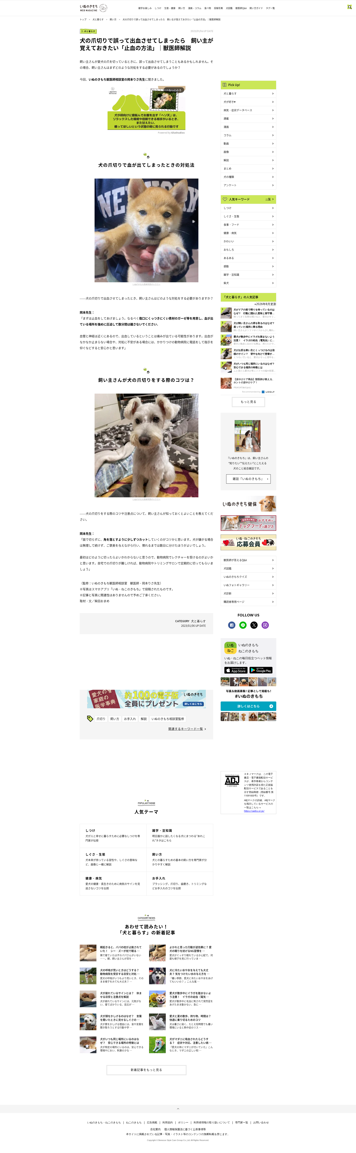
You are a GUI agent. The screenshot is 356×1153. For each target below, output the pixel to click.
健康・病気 (230, 233)
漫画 (226, 127)
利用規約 (167, 1122)
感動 (226, 266)
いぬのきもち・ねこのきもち (104, 1122)
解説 (144, 718)
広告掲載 (152, 1122)
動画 (226, 143)
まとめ (227, 168)
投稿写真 (218, 8)
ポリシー (183, 1122)
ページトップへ (178, 1109)
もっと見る (248, 401)
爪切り (101, 718)
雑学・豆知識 (231, 274)
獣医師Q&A (241, 8)
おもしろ (229, 249)
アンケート (230, 185)
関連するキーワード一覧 (185, 728)
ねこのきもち (134, 1122)
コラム (227, 135)
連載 (226, 118)
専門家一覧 (241, 1122)
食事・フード (231, 224)
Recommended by (251, 391)
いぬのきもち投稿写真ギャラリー (146, 284)
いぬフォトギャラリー (237, 585)
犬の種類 (229, 177)
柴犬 (226, 283)
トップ (83, 19)
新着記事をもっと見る (146, 1069)
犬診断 (227, 593)
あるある (229, 258)
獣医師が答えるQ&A (235, 560)
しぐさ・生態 (231, 216)
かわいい (229, 241)
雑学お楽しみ (145, 8)
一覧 (268, 199)
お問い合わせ (261, 1122)
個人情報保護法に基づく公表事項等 (185, 1129)
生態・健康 (169, 8)
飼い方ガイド (256, 8)
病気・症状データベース (238, 110)
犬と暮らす (98, 19)
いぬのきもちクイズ (235, 576)
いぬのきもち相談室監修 (167, 718)
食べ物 (207, 8)
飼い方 (181, 8)
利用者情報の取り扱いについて (212, 1122)
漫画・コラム (194, 8)
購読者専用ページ (234, 601)
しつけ (158, 8)
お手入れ (130, 718)
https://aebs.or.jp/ (254, 811)
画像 (226, 152)
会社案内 (155, 1129)
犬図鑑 (229, 8)
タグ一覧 (270, 8)
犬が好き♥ (229, 102)
